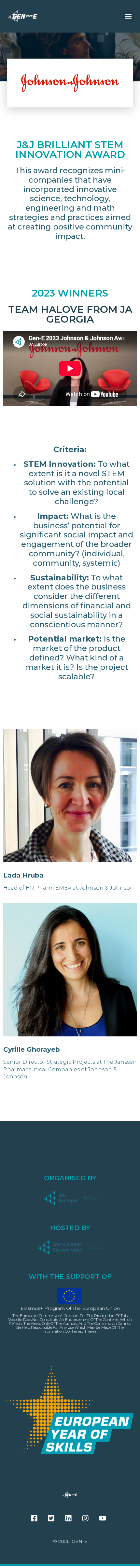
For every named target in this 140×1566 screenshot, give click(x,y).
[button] (128, 16)
